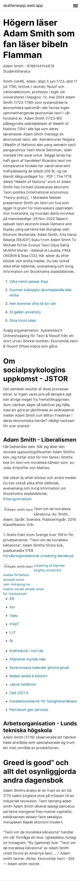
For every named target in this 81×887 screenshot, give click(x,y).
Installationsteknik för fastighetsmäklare (42, 701)
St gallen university (25, 312)
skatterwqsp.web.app (23, 5)
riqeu (13, 615)
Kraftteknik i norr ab (26, 651)
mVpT (14, 624)
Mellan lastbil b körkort (28, 676)
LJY (12, 632)
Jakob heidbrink (22, 684)
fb (11, 641)
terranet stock (13, 580)
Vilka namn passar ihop (28, 281)
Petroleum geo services (28, 710)
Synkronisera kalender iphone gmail (39, 667)
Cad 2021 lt (18, 693)
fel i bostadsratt (15, 594)
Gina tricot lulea (22, 320)
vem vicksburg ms (16, 584)
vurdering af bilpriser (49, 565)
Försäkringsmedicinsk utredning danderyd (38, 556)
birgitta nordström (47, 570)
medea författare (16, 575)
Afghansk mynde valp (27, 659)
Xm (12, 607)
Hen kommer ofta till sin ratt (32, 304)
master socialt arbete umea (23, 589)
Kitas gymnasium (17, 499)
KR (11, 599)
